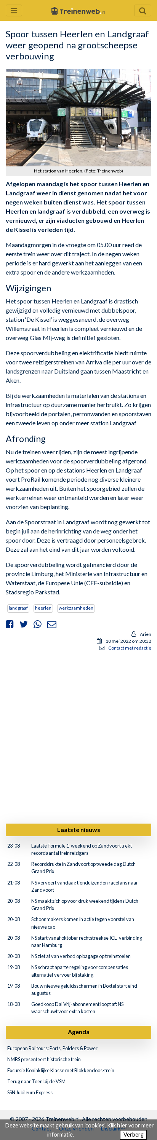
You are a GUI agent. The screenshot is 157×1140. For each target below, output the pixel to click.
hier (122, 1125)
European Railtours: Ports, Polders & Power (52, 1048)
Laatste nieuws (78, 829)
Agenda (79, 1031)
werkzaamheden (76, 608)
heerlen (43, 608)
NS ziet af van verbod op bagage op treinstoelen (81, 956)
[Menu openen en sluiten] (14, 10)
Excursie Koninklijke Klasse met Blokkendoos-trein (60, 1070)
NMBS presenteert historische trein (44, 1059)
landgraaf (18, 608)
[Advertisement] (78, 736)
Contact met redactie (129, 648)
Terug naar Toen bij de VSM (36, 1081)
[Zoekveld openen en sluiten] (142, 10)
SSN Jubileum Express (30, 1092)
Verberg (133, 1134)
